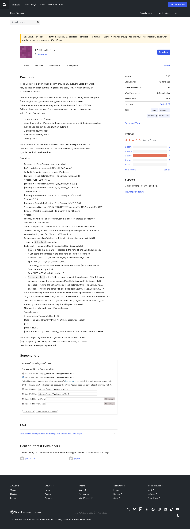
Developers (84, 494)
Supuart (82, 490)
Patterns (48, 498)
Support (166, 65)
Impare (82, 486)
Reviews (39, 65)
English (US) (165, 104)
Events (116, 490)
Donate (117, 494)
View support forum (134, 191)
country (155, 110)
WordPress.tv (86, 498)
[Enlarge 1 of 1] (114, 363)
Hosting (13, 494)
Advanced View (132, 123)
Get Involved (119, 486)
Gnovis (13, 490)
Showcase (49, 486)
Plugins (48, 494)
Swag (116, 498)
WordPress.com (156, 486)
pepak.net (43, 54)
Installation (54, 65)
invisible (150, 115)
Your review (130, 169)
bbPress (152, 494)
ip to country (164, 115)
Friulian (38, 512)
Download (163, 52)
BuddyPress (154, 498)
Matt (151, 490)
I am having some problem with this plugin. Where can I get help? (51, 433)
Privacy (13, 498)
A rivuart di (15, 486)
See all (167, 169)
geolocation (164, 110)
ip (156, 115)
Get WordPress (178, 4)
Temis (47, 490)
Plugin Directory (17, 13)
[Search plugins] (37, 22)
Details (26, 65)
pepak (77, 458)
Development (72, 65)
